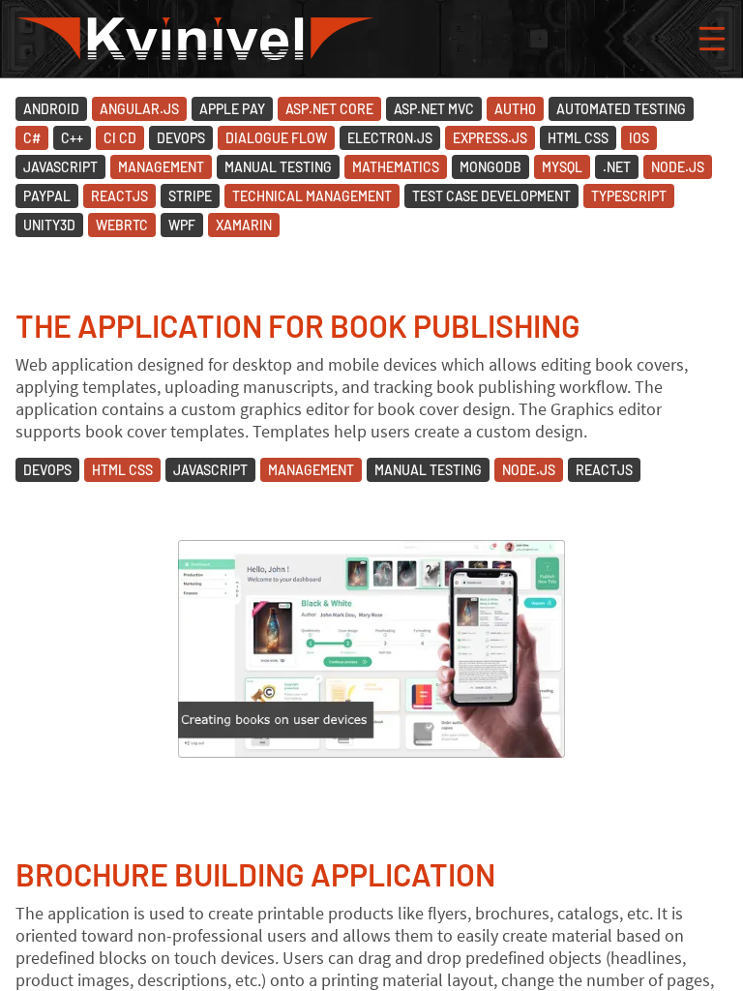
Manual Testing (278, 167)
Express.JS (490, 138)
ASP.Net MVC (434, 109)
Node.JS (677, 167)
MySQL (562, 167)
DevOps (181, 138)
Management (161, 167)
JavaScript (60, 167)
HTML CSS (578, 138)
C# (32, 138)
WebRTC (122, 225)
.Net (617, 167)
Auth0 (515, 109)
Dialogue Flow (276, 138)
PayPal (47, 196)
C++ (72, 138)
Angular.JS (139, 109)
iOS (639, 138)
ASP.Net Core (329, 109)
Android (51, 109)
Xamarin (244, 225)
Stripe (190, 196)
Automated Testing (621, 109)
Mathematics (395, 167)
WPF (181, 225)
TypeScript (629, 196)
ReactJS (119, 196)
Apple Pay (232, 109)
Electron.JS (389, 138)
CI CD (120, 138)
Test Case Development (491, 196)
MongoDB (490, 167)
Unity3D (49, 225)
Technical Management (312, 196)
